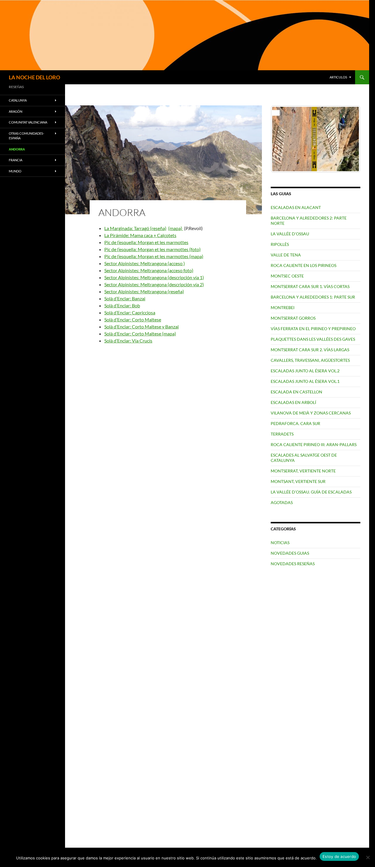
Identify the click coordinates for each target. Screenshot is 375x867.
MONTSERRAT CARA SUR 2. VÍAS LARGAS (310, 349)
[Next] (348, 139)
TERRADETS (282, 433)
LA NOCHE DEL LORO (34, 77)
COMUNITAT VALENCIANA (28, 122)
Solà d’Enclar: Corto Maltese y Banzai (141, 326)
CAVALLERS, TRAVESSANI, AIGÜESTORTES (310, 360)
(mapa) (175, 228)
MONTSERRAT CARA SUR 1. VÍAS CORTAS (310, 286)
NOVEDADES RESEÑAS (293, 563)
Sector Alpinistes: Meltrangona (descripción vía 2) (154, 284)
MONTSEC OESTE (287, 275)
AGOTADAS (282, 502)
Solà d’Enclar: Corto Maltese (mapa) (140, 333)
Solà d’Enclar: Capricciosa (129, 312)
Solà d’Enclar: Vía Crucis (128, 340)
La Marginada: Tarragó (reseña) (135, 228)
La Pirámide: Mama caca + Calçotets (140, 235)
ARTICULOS (338, 77)
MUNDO (15, 171)
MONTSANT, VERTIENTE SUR (298, 481)
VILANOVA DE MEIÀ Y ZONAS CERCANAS (311, 412)
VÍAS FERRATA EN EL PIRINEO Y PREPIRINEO (313, 328)
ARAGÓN (15, 111)
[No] (368, 857)
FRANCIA (15, 160)
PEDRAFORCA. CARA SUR (295, 423)
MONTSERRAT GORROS (293, 318)
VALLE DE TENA (286, 254)
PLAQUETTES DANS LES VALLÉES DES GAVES (313, 339)
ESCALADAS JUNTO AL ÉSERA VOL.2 (305, 370)
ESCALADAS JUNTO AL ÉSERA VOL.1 (305, 381)
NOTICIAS (280, 542)
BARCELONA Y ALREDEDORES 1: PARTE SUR (313, 296)
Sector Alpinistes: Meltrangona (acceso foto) (148, 270)
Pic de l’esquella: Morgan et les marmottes (146, 242)
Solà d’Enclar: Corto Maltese (132, 319)
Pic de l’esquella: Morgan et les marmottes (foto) (152, 249)
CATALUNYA (18, 100)
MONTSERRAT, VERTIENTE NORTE (303, 470)
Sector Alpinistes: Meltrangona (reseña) (144, 291)
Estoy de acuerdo (339, 856)
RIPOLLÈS (280, 244)
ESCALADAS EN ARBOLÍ (293, 402)
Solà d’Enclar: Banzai (124, 298)
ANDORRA (17, 149)
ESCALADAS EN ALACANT (296, 207)
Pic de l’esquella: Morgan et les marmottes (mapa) (153, 256)
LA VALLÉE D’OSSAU (290, 233)
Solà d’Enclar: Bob (122, 305)
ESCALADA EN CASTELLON (296, 391)
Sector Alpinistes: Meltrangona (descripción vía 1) (154, 277)
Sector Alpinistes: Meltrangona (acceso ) (144, 263)
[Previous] (283, 139)
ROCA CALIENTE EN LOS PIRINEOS (303, 265)
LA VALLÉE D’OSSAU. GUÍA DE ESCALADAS (311, 491)
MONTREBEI (282, 307)
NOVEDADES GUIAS (290, 553)
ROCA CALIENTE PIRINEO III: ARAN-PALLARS (314, 444)
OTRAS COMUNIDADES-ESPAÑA (26, 135)
